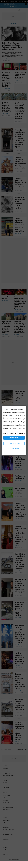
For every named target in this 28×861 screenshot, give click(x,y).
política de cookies (17, 428)
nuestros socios (21, 412)
